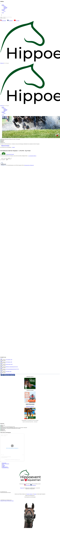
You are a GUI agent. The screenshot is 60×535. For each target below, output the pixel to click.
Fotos (4, 113)
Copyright (3, 465)
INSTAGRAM (4, 20)
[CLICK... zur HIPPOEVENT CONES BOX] (30, 418)
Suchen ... (1, 17)
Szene (5, 8)
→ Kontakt (13, 147)
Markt (3, 12)
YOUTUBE (17, 20)
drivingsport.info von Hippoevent (29, 165)
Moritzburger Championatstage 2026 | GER (11, 366)
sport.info (3, 9)
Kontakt (3, 466)
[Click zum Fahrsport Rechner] (30, 402)
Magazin (3, 5)
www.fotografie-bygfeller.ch (32, 155)
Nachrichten (5, 7)
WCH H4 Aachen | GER (8, 364)
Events (5, 6)
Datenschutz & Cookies (5, 467)
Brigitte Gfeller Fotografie (10, 154)
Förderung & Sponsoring (5, 463)
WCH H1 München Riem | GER (10, 373)
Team (3, 464)
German (4, 18)
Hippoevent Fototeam (5, 145)
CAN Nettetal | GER (8, 371)
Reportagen (5, 110)
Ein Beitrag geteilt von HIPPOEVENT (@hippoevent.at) (12, 459)
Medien (3, 10)
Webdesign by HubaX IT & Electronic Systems (7, 500)
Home (3, 4)
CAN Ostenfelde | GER (8, 359)
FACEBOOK (11, 20)
